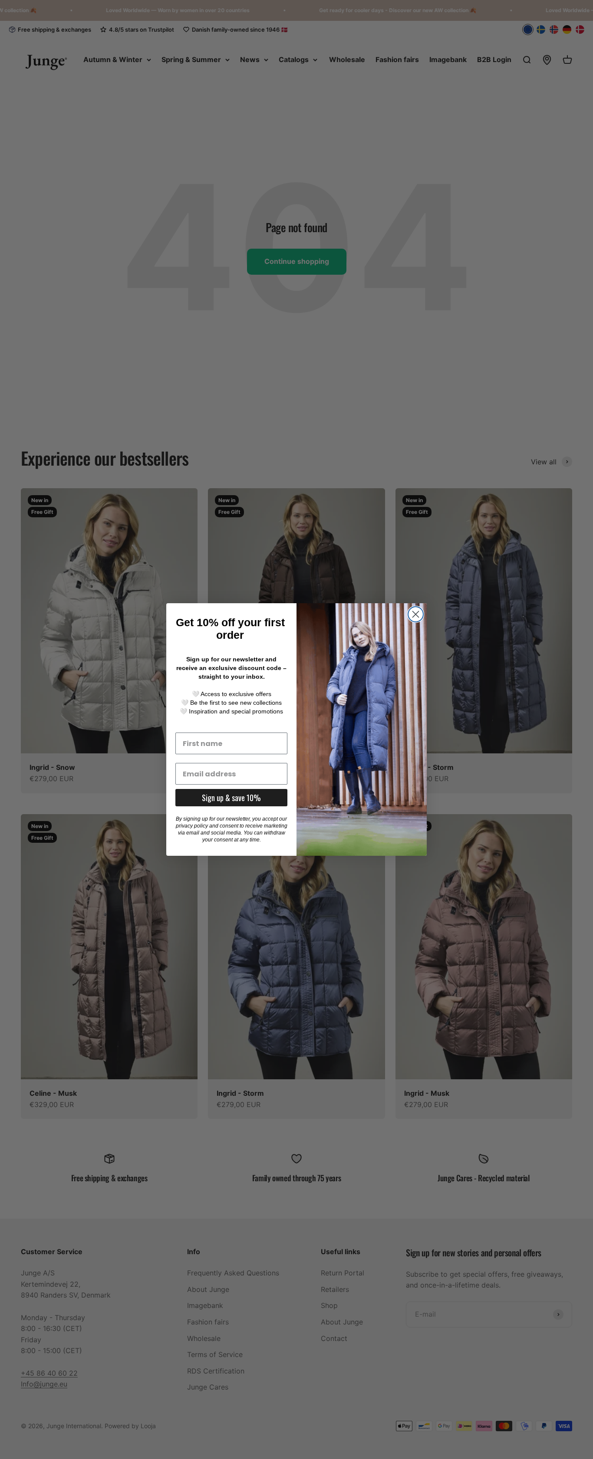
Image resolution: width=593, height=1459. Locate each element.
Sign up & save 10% (231, 797)
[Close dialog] (415, 614)
